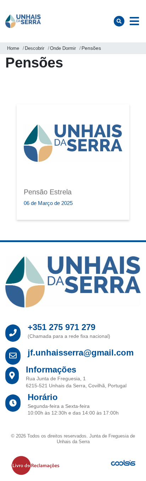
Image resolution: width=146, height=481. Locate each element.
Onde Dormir (63, 48)
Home (13, 48)
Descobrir (34, 48)
